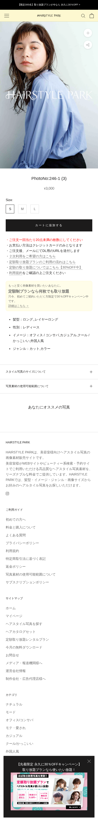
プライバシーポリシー (22, 543)
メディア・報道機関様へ (24, 663)
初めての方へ (16, 519)
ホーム (11, 608)
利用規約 (15, 273)
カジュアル (14, 736)
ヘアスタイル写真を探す (24, 624)
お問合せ (12, 655)
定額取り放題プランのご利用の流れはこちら (42, 262)
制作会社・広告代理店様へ (26, 679)
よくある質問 (16, 535)
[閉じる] (89, 761)
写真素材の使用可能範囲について (27, 386)
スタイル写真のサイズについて (26, 371)
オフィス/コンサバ (19, 720)
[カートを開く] (92, 15)
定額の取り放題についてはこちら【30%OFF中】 (46, 267)
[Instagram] (7, 493)
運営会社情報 (16, 671)
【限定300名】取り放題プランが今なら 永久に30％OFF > (49, 4)
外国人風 (12, 751)
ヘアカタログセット (21, 632)
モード (11, 712)
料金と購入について (21, 527)
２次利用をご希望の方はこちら (32, 256)
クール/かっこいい (19, 743)
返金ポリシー (16, 566)
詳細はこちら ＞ (18, 305)
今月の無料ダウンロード (24, 647)
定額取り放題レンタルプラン (27, 639)
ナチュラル (14, 704)
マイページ (14, 616)
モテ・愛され (16, 728)
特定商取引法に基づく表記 (26, 559)
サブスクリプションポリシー (27, 582)
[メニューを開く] (6, 15)
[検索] (83, 16)
